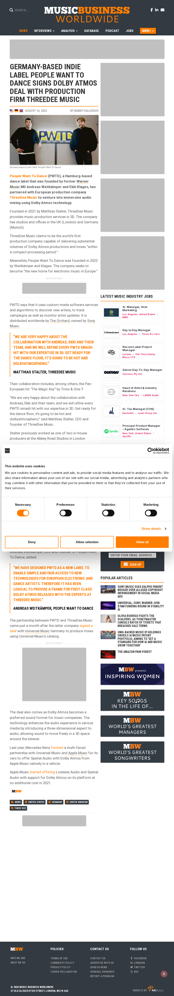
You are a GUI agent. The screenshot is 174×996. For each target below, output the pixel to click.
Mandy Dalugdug (86, 110)
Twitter (139, 967)
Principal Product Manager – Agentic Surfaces (141, 427)
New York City (130, 395)
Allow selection (87, 542)
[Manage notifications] (164, 973)
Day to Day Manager (136, 330)
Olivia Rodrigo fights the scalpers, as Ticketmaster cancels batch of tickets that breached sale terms (139, 620)
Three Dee (20, 808)
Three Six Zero (151, 334)
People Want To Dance (28, 176)
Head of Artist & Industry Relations (139, 389)
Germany (57, 802)
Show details (151, 528)
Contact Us (97, 958)
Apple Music (77, 753)
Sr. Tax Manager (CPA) (138, 409)
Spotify (126, 436)
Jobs (129, 31)
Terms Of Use (59, 958)
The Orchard (60, 321)
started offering (42, 772)
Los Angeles (130, 314)
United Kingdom (79, 802)
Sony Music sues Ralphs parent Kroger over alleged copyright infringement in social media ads (140, 591)
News (23, 31)
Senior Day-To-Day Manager (142, 369)
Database (91, 31)
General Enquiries (102, 971)
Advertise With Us (102, 962)
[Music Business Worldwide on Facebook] (152, 10)
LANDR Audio (151, 395)
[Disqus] (54, 881)
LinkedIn (139, 962)
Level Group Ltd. (147, 413)
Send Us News (98, 967)
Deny (32, 542)
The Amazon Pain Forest (135, 651)
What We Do (18, 962)
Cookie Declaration (64, 971)
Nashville (128, 413)
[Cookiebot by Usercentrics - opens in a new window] (150, 451)
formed (57, 747)
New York (128, 433)
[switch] (66, 513)
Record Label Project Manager (137, 348)
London (126, 354)
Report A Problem (102, 976)
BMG (125, 317)
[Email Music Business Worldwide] (162, 10)
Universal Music (37, 631)
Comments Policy (62, 962)
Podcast (112, 31)
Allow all (142, 542)
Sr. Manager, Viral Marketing (134, 308)
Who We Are (18, 958)
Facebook (139, 958)
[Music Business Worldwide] (87, 14)
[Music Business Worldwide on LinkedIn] (157, 10)
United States (36, 802)
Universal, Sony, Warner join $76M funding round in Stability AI (141, 606)
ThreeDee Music (23, 197)
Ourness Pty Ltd (132, 374)
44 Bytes (155, 988)
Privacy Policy (60, 967)
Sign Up (135, 565)
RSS (135, 971)
